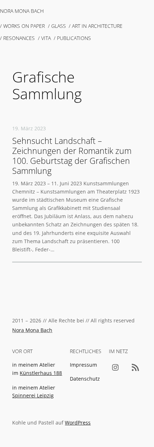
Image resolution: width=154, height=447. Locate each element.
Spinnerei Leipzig (33, 395)
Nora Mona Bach (22, 10)
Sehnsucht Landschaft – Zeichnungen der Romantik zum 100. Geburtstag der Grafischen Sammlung (71, 156)
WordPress (78, 422)
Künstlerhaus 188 (41, 373)
